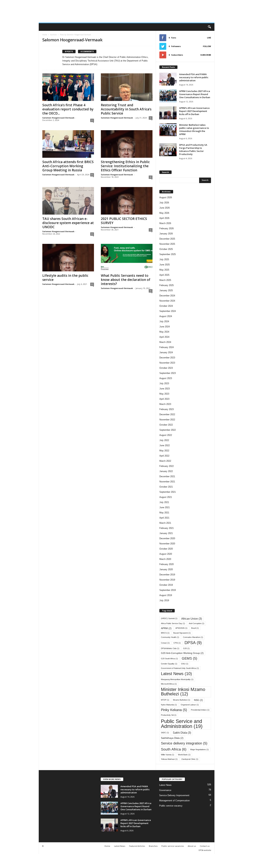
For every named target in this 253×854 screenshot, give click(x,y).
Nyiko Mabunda (169, 705)
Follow (207, 46)
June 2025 (164, 264)
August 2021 (165, 497)
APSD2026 (181, 628)
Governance (165, 790)
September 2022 (167, 430)
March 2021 (165, 523)
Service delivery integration (184, 743)
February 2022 (166, 466)
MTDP (165, 700)
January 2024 (166, 352)
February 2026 (166, 228)
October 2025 (166, 249)
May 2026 (164, 213)
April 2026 (164, 218)
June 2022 (164, 445)
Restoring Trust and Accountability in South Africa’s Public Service (126, 109)
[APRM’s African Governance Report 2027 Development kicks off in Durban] (168, 112)
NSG (198, 700)
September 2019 (167, 590)
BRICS (165, 633)
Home (44, 34)
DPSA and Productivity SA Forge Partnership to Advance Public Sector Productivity (193, 149)
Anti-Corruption (196, 623)
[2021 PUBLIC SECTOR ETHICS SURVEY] (126, 201)
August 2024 (165, 316)
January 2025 (166, 290)
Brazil (195, 628)
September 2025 (167, 254)
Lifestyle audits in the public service (65, 277)
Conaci (165, 643)
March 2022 (165, 461)
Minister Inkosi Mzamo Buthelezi (183, 691)
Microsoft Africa (169, 684)
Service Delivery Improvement (174, 795)
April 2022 (164, 455)
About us (192, 846)
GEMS (189, 658)
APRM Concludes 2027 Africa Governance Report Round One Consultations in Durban (195, 94)
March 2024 (165, 342)
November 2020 (167, 543)
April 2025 (164, 275)
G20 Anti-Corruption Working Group (182, 653)
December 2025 (167, 238)
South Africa (173, 749)
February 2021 (166, 528)
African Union (191, 618)
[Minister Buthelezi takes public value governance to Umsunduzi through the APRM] (168, 129)
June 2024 (164, 326)
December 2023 (167, 357)
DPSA (193, 642)
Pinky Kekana (174, 710)
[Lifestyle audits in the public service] (68, 257)
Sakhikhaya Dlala (172, 738)
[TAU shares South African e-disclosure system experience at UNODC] (68, 201)
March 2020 (165, 559)
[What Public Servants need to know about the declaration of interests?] (126, 257)
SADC (165, 733)
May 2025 (164, 269)
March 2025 (165, 280)
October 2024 (166, 306)
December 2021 (167, 476)
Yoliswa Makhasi (169, 759)
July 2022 (164, 440)
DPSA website (205, 850)
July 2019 (164, 600)
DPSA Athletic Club (170, 648)
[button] (209, 27)
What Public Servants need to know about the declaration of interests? (125, 279)
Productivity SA (168, 715)
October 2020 (166, 548)
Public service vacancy (170, 805)
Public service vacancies (172, 846)
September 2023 (167, 373)
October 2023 (166, 368)
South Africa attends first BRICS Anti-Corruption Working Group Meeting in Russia (68, 166)
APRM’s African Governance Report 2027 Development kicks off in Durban (194, 111)
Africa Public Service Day (173, 623)
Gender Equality (169, 664)
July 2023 (164, 383)
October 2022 (166, 424)
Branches (153, 846)
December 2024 (167, 295)
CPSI (177, 643)
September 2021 (167, 492)
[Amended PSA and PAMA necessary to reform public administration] (168, 79)
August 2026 (165, 197)
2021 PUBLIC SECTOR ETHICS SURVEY (124, 220)
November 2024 (167, 300)
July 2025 (164, 259)
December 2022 (167, 414)
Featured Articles (137, 846)
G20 (186, 648)
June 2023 (164, 388)
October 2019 (166, 585)
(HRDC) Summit (169, 618)
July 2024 (164, 321)
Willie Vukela (167, 755)
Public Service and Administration (182, 723)
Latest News (176, 673)
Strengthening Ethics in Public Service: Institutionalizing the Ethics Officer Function (125, 166)
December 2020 (167, 538)
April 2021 (164, 517)
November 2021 (167, 481)
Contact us (204, 846)
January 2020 (166, 569)
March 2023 (165, 404)
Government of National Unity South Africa (180, 668)
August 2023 (165, 378)
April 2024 (164, 337)
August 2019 (165, 595)
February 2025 (166, 285)
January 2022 (166, 471)
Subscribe (205, 55)
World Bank (184, 755)
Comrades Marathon (193, 637)
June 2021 (164, 507)
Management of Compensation (174, 800)
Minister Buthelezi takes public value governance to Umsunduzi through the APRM (194, 129)
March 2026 (165, 223)
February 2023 (166, 409)
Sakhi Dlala (182, 732)
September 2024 (167, 311)
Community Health (170, 637)
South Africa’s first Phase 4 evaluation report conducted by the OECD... (67, 109)
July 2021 (164, 502)
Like (209, 37)
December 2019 (167, 574)
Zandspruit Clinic (189, 759)
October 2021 (166, 486)
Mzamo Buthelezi (181, 700)
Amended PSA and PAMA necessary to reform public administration (193, 77)
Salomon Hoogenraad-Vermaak (58, 117)
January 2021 (166, 533)
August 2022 (165, 435)
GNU (184, 664)
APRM (166, 628)
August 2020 (165, 554)
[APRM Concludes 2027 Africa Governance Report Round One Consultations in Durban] (168, 96)
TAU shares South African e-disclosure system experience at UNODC (68, 222)
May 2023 (164, 393)
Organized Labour (190, 705)
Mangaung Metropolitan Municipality (177, 679)
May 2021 (164, 512)
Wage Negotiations (199, 749)
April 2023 (164, 399)
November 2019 (167, 579)
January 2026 (166, 233)
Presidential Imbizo (200, 710)
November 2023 (167, 362)
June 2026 (164, 207)
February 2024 (166, 347)
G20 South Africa (169, 659)
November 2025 (167, 244)
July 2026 (164, 202)
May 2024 (164, 331)
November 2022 (167, 419)
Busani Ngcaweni (182, 633)
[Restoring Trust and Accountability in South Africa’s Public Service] (126, 87)
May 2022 (164, 450)
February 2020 (166, 564)
